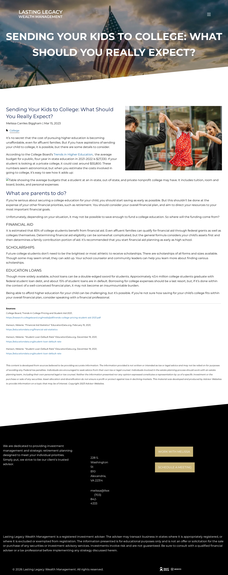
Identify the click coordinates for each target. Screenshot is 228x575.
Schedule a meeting (174, 467)
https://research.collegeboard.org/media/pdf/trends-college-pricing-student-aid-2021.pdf (53, 317)
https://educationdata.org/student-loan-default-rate (33, 341)
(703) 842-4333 (95, 499)
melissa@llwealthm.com (107, 490)
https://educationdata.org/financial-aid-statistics (32, 329)
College (14, 130)
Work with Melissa (174, 451)
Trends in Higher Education (73, 154)
